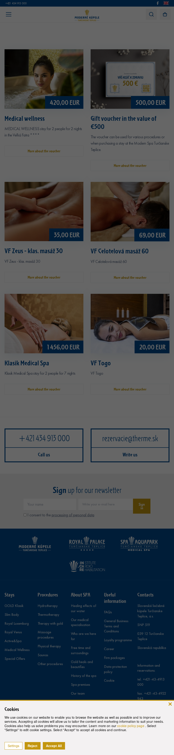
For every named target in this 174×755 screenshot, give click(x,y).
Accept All (54, 745)
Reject (32, 745)
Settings (13, 745)
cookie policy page (131, 725)
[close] (170, 703)
